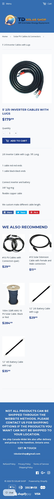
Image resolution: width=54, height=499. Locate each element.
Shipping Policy (26, 467)
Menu (9, 3)
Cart (49, 3)
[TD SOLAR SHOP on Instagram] (48, 473)
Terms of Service (41, 464)
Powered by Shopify (38, 481)
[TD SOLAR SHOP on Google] (43, 473)
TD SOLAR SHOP (18, 481)
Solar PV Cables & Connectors (27, 36)
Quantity (6, 128)
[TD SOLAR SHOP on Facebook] (37, 473)
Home (5, 36)
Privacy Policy (24, 464)
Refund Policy (9, 464)
